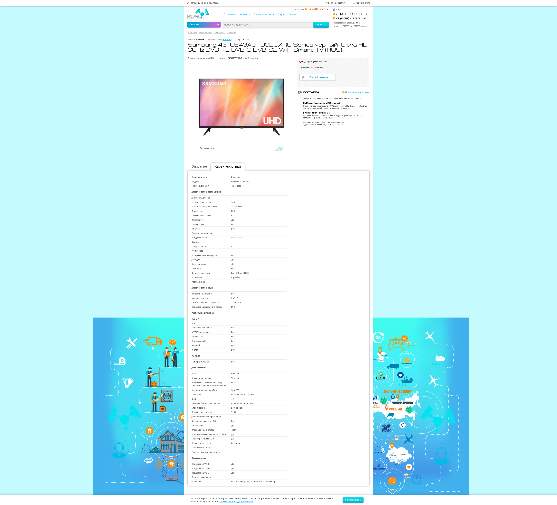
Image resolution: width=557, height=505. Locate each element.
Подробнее (357, 92)
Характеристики (228, 166)
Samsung (231, 32)
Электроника (205, 32)
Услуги (281, 14)
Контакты (245, 14)
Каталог (293, 14)
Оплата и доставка (264, 14)
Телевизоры (219, 32)
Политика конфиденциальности (237, 501)
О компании (230, 14)
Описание (199, 166)
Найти (321, 24)
